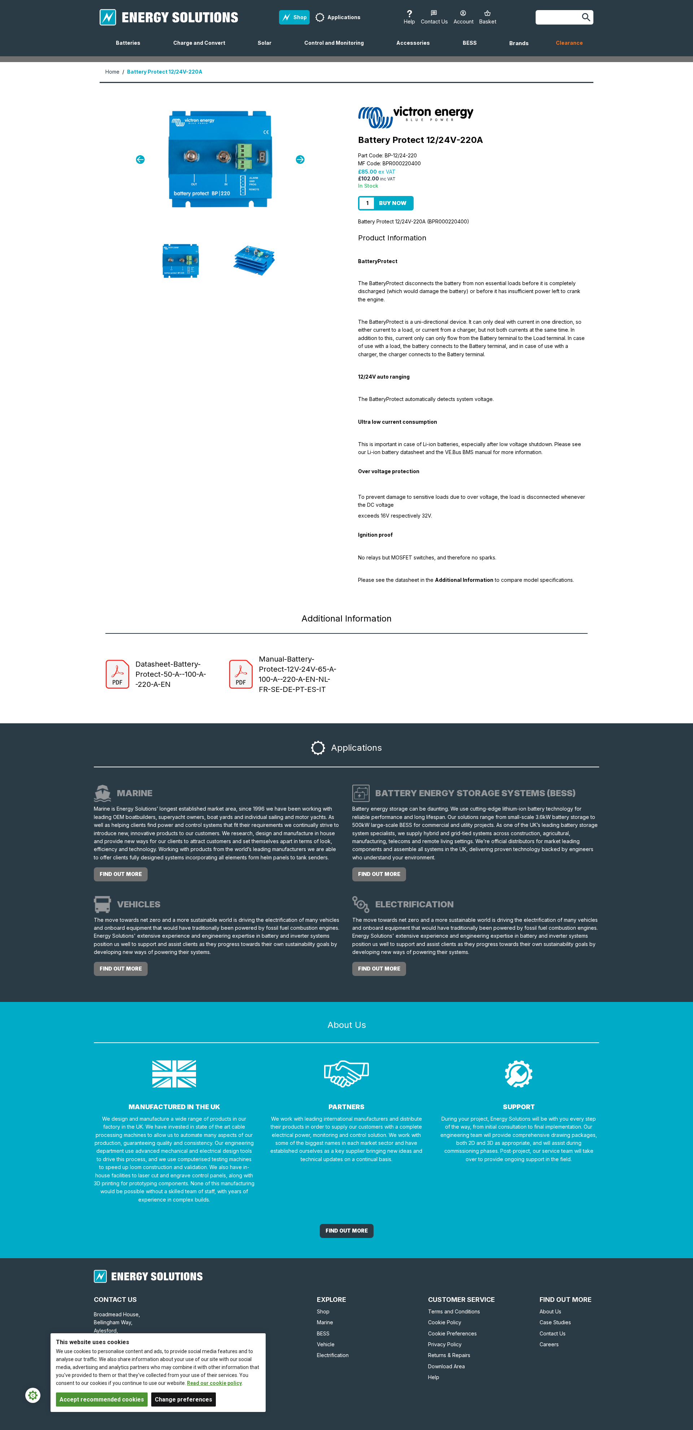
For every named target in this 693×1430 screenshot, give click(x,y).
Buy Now (392, 203)
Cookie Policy (444, 1322)
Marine (325, 1322)
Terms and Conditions (454, 1311)
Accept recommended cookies (102, 1399)
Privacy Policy (445, 1344)
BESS (473, 48)
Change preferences (183, 1399)
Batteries (131, 48)
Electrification (333, 1355)
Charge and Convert (202, 48)
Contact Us (553, 1333)
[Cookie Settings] (32, 1395)
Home (112, 72)
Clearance (569, 43)
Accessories (416, 48)
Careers (549, 1344)
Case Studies (555, 1322)
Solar (267, 48)
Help (433, 1377)
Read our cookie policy (214, 1383)
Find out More (347, 1231)
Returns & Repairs (449, 1355)
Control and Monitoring (337, 48)
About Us (550, 1311)
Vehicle (326, 1344)
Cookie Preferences (452, 1333)
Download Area (446, 1366)
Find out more (121, 874)
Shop (323, 1311)
